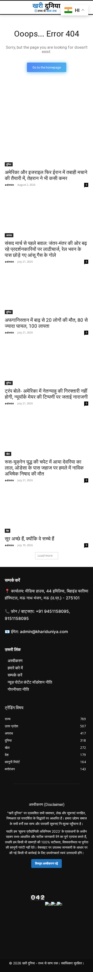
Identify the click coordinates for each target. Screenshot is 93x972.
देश (7, 530)
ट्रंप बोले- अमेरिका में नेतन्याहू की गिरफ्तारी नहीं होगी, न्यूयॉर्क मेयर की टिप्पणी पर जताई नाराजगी (46, 394)
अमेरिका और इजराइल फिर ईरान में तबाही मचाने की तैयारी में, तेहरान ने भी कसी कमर (46, 175)
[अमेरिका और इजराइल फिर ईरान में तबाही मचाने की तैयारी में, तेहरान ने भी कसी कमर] (46, 145)
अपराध (9, 235)
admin (9, 184)
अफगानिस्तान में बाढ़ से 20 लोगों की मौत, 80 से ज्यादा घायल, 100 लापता (46, 323)
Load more (45, 556)
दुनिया (8, 164)
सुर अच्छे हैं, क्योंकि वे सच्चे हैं (29, 539)
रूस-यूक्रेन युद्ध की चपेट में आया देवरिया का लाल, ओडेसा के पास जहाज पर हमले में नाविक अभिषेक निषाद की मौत (44, 468)
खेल (8, 453)
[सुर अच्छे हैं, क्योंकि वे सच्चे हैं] (46, 512)
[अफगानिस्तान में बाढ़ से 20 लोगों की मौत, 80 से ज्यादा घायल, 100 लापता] (46, 293)
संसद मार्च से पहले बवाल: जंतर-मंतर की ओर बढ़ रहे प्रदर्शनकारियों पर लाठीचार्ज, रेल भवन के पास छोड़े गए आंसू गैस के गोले (46, 249)
